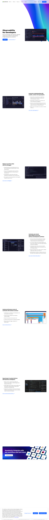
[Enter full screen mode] (35, 386)
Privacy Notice (16, 517)
